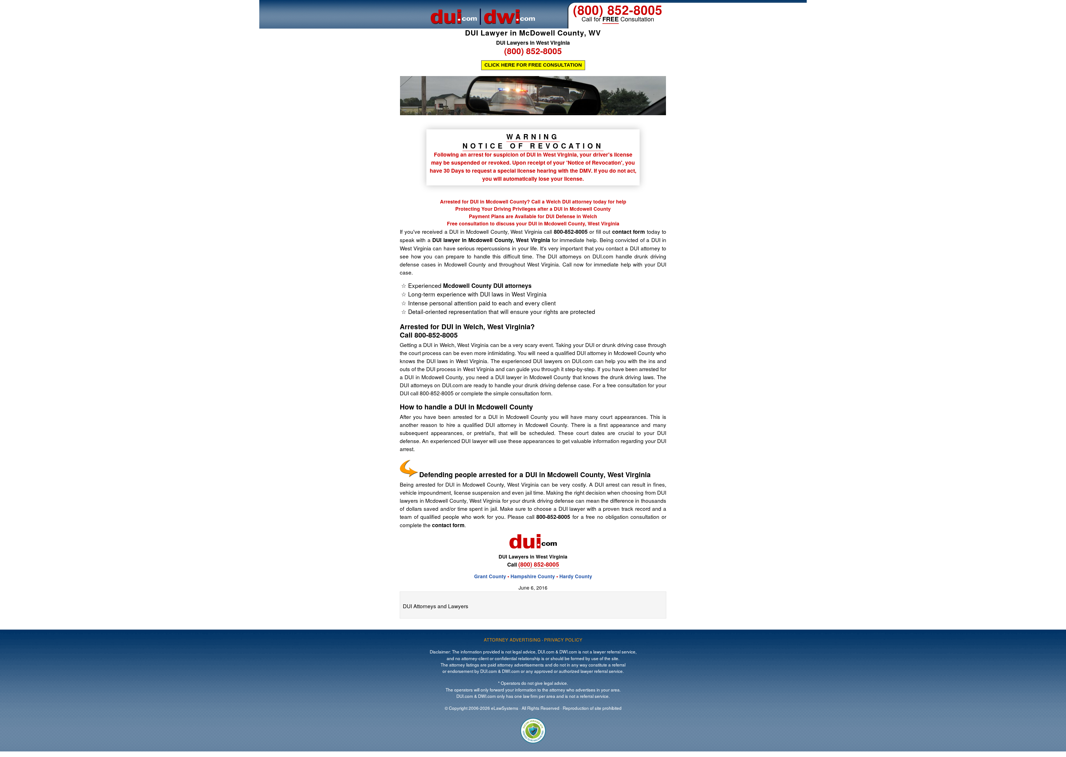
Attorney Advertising (512, 640)
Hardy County (575, 576)
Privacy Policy (563, 640)
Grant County (490, 576)
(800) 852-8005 (617, 10)
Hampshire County (533, 576)
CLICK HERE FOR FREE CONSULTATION (533, 65)
